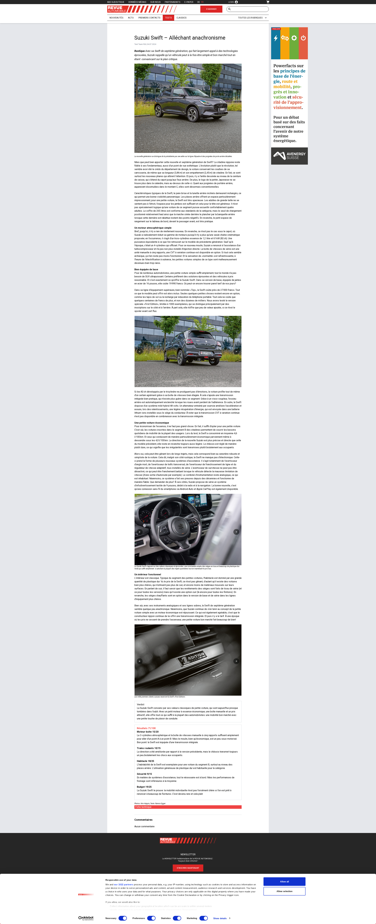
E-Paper (188, 2)
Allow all (284, 881)
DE (198, 2)
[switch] (151, 918)
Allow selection (285, 891)
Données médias (137, 2)
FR (202, 2)
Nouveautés (116, 18)
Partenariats (172, 2)
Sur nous (155, 2)
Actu (131, 18)
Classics (182, 18)
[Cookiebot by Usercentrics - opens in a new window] (86, 918)
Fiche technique (143, 807)
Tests (168, 18)
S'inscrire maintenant (188, 868)
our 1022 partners (123, 884)
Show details (220, 918)
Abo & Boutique (115, 2)
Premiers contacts (150, 18)
